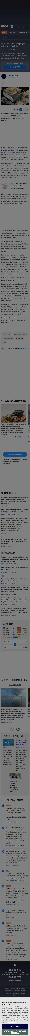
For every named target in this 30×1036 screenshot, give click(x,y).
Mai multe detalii (12, 1023)
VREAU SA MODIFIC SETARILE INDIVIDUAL (15, 1032)
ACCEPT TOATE (15, 1026)
